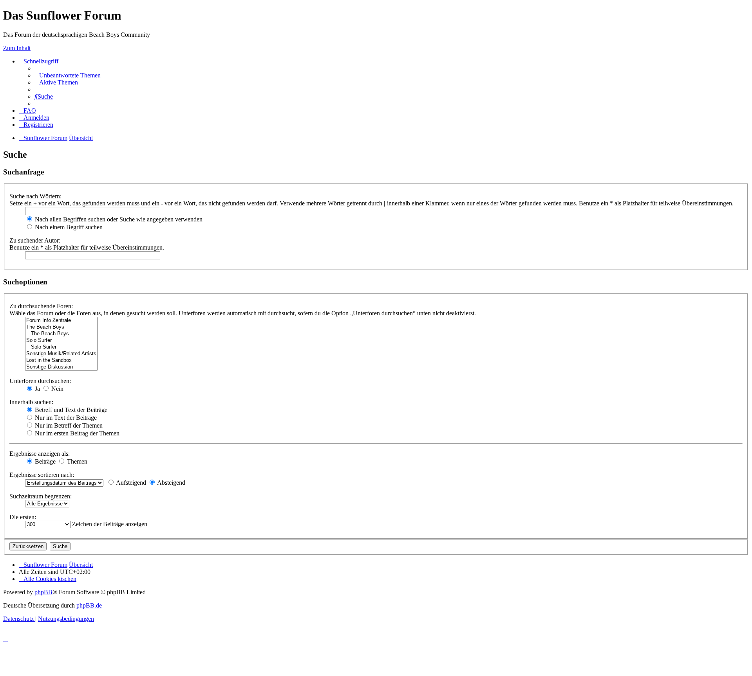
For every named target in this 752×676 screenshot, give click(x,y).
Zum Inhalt (17, 48)
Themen (76, 461)
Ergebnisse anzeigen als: (39, 453)
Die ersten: (22, 517)
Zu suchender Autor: (34, 240)
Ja (36, 388)
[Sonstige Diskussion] (61, 367)
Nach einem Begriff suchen (68, 227)
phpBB (43, 592)
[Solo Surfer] (61, 340)
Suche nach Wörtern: (35, 196)
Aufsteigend (130, 482)
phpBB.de (89, 605)
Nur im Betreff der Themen (68, 425)
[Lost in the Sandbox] (61, 360)
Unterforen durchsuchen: (40, 381)
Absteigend (170, 482)
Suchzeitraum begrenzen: (40, 496)
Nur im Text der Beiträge (65, 417)
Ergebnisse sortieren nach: (41, 474)
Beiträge (44, 461)
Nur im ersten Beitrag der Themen (76, 433)
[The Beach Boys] (61, 327)
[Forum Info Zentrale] (61, 320)
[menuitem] (67, 75)
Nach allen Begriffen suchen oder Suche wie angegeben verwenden (117, 219)
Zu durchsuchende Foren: (41, 306)
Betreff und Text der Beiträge (70, 409)
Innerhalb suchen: (31, 402)
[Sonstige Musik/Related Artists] (61, 354)
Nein (56, 388)
